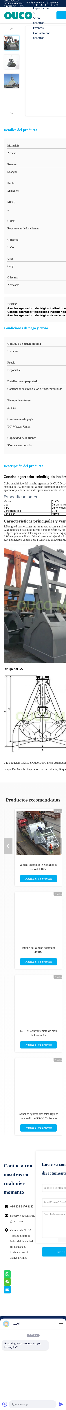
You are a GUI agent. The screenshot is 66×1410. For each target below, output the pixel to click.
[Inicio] (18, 15)
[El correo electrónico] (12, 1292)
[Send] (61, 1404)
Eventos (38, 28)
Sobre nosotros (38, 20)
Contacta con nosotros (41, 35)
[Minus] (61, 1323)
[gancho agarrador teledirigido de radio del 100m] (38, 833)
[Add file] (4, 1404)
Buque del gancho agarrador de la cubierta (30, 769)
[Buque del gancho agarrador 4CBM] (38, 916)
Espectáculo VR (41, 10)
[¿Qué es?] (12, 1276)
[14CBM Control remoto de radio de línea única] (38, 999)
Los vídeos (40, 3)
